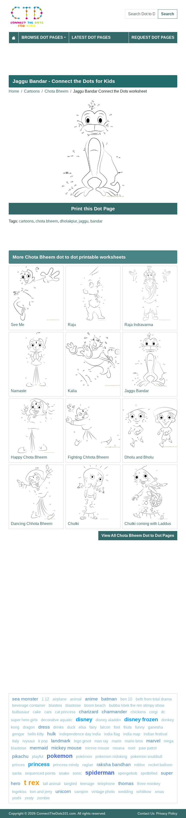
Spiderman (100, 772)
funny (140, 727)
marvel (153, 740)
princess (39, 764)
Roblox (139, 765)
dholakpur (68, 221)
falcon (105, 727)
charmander (115, 711)
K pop (43, 741)
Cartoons (32, 91)
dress (44, 727)
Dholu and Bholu (139, 457)
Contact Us (146, 813)
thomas (126, 783)
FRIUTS (128, 727)
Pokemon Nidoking (111, 756)
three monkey (148, 784)
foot (117, 727)
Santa (17, 773)
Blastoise (73, 705)
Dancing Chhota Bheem (31, 524)
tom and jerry (41, 792)
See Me (17, 325)
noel (131, 748)
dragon (29, 727)
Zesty (29, 798)
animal (76, 699)
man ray (101, 741)
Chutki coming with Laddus (147, 524)
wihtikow (143, 792)
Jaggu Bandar (136, 391)
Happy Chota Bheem (29, 457)
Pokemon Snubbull (146, 756)
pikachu (20, 756)
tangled (70, 784)
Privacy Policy (166, 813)
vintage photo (103, 792)
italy (15, 741)
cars (48, 712)
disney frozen (141, 719)
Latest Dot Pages (91, 37)
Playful (37, 756)
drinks (58, 727)
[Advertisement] (93, 57)
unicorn (63, 791)
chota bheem (47, 221)
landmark (60, 740)
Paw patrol (148, 748)
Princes (18, 765)
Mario (116, 741)
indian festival (155, 734)
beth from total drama (154, 699)
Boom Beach (95, 705)
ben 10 (126, 699)
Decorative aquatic (56, 720)
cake (37, 712)
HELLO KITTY (36, 734)
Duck (71, 727)
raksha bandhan (114, 764)
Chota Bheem (56, 91)
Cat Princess (65, 712)
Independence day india (80, 734)
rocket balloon (160, 765)
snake (64, 773)
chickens (138, 712)
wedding (125, 792)
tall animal (52, 784)
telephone (106, 784)
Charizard (88, 711)
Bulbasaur (20, 712)
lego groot (82, 741)
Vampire (81, 792)
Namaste (18, 391)
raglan (87, 765)
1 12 (45, 699)
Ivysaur (29, 741)
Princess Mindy (66, 765)
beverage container (28, 705)
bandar (96, 221)
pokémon (84, 756)
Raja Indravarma (138, 325)
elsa (82, 727)
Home (14, 91)
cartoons (26, 221)
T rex (31, 782)
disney (84, 719)
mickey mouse (66, 747)
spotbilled (149, 773)
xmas (159, 792)
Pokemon (60, 756)
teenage (87, 784)
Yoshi (16, 798)
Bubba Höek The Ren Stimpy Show (136, 705)
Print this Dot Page (93, 208)
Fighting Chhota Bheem (88, 457)
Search (167, 14)
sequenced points (40, 773)
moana (118, 748)
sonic (77, 773)
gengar (18, 734)
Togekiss (19, 792)
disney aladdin (108, 720)
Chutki (73, 524)
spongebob (127, 773)
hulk (51, 733)
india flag (112, 734)
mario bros (134, 741)
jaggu (83, 221)
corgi (153, 712)
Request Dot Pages (153, 37)
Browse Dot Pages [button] (42, 37)
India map (131, 734)
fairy (93, 727)
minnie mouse (97, 748)
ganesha (155, 727)
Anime (91, 698)
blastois (55, 705)
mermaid (39, 747)
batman (109, 698)
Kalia (72, 391)
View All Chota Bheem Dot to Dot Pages (137, 535)
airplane (60, 699)
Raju (72, 325)
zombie (43, 798)
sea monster (25, 698)
